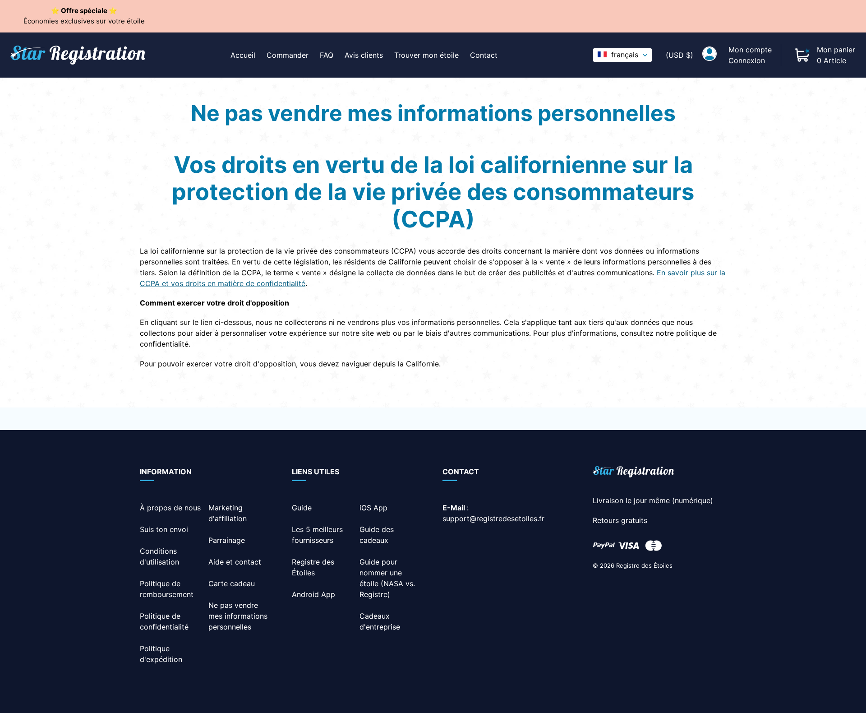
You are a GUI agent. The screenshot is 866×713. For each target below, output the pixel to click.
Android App (313, 594)
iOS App (373, 507)
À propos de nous (170, 507)
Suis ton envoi (164, 529)
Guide (302, 507)
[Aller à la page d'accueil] (633, 473)
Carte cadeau (231, 583)
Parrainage (226, 540)
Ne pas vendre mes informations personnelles (237, 616)
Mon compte (750, 49)
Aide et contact (234, 561)
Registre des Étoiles (644, 565)
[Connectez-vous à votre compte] (709, 55)
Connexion (746, 60)
